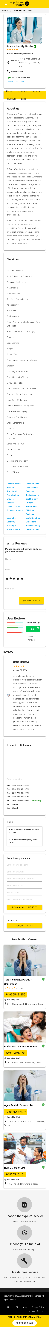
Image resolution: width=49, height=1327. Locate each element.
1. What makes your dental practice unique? (24, 831)
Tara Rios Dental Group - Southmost (18, 981)
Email (7, 570)
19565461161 (15, 1174)
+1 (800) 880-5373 (24, 1323)
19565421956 (15, 994)
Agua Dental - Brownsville (18, 1105)
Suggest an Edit (24, 926)
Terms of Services (36, 1311)
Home (4, 11)
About (9, 91)
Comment (9, 589)
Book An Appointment (24, 907)
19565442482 (16, 1112)
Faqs (23, 98)
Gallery (35, 91)
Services (22, 91)
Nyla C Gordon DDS (14, 1167)
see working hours (16, 81)
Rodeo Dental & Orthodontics (20, 1046)
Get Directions (13, 920)
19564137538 (15, 1053)
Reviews (11, 98)
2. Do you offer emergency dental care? (23, 841)
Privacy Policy (38, 1307)
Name (8, 559)
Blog (18, 1307)
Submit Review (31, 600)
